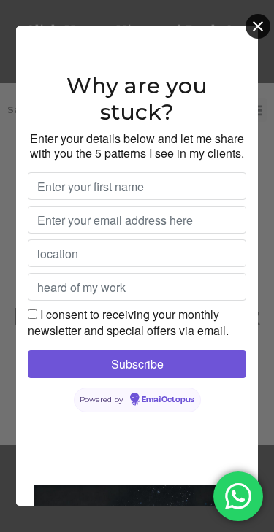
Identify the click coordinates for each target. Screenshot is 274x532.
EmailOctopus (168, 400)
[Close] (258, 26)
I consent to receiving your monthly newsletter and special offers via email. (128, 322)
